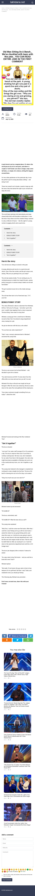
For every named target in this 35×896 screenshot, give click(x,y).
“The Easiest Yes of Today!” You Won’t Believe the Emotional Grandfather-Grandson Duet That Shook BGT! (17, 766)
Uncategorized (7, 109)
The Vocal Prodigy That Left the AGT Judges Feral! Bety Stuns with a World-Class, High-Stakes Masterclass (16, 674)
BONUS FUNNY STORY (13, 235)
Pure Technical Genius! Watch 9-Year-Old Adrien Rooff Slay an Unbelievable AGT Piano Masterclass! (17, 736)
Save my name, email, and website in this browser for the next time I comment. (18, 875)
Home (3, 8)
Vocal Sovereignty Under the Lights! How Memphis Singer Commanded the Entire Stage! (17, 824)
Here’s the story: (11, 233)
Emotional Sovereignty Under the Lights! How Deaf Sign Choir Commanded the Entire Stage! (17, 795)
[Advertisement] (17, 31)
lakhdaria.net (17, 2)
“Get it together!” (11, 238)
